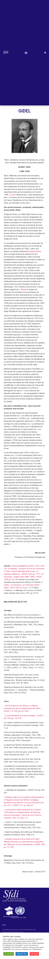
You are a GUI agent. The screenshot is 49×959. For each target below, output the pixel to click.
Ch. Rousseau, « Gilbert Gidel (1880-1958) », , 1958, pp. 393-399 (24, 577)
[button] (26, 53)
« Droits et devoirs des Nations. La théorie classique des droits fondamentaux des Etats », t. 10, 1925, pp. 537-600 (23, 708)
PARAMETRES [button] (22, 954)
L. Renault (23, 289)
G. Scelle (12, 195)
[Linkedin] (45, 52)
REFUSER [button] (34, 954)
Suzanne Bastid (34, 251)
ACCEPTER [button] (8, 954)
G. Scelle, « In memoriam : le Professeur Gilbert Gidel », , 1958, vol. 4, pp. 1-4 (23, 585)
